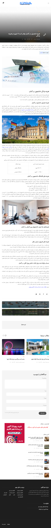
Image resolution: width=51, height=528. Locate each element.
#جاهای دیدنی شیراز (12, 490)
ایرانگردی (43, 303)
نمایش (41, 52)
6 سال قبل (17, 362)
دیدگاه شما (44, 378)
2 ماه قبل (41, 448)
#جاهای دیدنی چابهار (20, 492)
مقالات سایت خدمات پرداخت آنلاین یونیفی (38, 287)
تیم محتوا (38, 39)
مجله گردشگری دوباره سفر (43, 507)
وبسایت (44, 405)
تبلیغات (8, 524)
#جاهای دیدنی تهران (20, 490)
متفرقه (39, 31)
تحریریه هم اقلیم (22, 362)
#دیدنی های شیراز (12, 492)
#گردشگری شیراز (20, 497)
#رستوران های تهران (20, 494)
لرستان (30, 311)
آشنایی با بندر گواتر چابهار (42, 305)
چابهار (46, 303)
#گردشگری (5, 494)
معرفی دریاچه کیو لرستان (32, 313)
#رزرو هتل (5, 492)
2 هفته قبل (41, 440)
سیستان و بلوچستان (38, 303)
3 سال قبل (44, 362)
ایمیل (45, 398)
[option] (13, 351)
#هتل (10, 494)
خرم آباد (36, 311)
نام (45, 391)
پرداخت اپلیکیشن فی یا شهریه (27, 110)
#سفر (14, 494)
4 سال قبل (35, 39)
